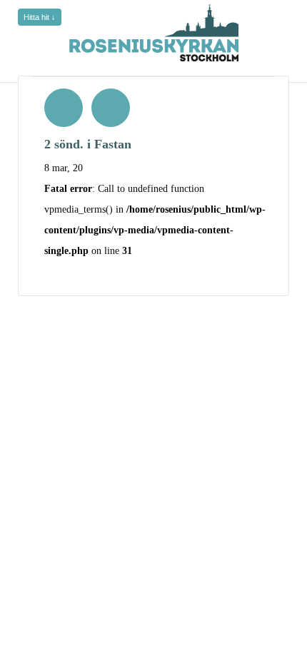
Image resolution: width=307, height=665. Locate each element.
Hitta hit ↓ (40, 17)
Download (110, 107)
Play (63, 107)
